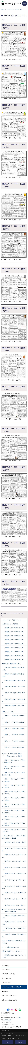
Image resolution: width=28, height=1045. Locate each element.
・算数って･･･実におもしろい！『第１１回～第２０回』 (13, 824)
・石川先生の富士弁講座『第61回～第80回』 (13, 688)
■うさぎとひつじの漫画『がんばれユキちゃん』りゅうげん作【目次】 (13, 910)
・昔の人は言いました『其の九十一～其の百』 (14, 849)
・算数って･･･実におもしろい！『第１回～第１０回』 (13, 830)
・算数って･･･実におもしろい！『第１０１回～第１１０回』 (13, 767)
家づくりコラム (6, 978)
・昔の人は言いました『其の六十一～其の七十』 (14, 868)
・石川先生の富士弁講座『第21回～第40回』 (13, 700)
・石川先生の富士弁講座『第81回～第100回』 (13, 681)
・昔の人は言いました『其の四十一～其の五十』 (14, 881)
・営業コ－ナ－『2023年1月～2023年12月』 (13, 736)
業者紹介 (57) (6, 991)
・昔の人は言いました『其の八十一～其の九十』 (14, 856)
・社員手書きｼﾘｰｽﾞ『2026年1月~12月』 (13, 628)
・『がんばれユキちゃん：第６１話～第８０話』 (14, 916)
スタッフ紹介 (5, 969)
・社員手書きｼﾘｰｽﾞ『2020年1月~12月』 (13, 651)
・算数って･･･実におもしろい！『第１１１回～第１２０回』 (13, 761)
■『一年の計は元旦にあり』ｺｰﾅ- (10, 947)
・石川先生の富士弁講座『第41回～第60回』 (13, 694)
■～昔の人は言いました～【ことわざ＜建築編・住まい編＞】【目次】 (13, 837)
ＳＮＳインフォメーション (9, 996)
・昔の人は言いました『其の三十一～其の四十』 (14, 887)
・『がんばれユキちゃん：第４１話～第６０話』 (14, 923)
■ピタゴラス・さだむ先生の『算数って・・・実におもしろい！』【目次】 (12, 755)
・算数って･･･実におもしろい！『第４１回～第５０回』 (13, 805)
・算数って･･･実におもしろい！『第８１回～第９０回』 (13, 786)
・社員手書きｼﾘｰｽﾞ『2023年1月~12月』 (13, 639)
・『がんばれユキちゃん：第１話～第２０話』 (14, 935)
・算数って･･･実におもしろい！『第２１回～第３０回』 (13, 818)
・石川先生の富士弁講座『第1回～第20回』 (13, 707)
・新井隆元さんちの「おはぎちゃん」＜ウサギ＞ (14, 956)
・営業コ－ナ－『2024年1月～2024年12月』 (13, 729)
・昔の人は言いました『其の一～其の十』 (14, 905)
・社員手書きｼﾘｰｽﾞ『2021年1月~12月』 (13, 647)
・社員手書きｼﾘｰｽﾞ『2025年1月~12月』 (13, 632)
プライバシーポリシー (16, 1035)
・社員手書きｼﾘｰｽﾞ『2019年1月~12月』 (13, 655)
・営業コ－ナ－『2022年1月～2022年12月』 (13, 742)
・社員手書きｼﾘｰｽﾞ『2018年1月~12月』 (13, 659)
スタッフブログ (6, 982)
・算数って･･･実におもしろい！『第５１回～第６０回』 (13, 799)
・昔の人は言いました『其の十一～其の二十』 (14, 900)
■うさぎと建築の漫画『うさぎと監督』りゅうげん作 (13, 942)
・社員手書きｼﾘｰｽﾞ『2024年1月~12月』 (13, 635)
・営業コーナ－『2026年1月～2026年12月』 (13, 717)
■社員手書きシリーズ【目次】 (10, 624)
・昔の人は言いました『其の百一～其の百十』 (14, 843)
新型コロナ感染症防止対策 (9, 1000)
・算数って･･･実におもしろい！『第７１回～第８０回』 (13, 780)
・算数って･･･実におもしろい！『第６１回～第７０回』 (13, 793)
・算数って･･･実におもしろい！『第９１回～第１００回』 (13, 774)
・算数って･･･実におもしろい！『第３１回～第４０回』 (13, 812)
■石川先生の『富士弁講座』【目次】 (12, 663)
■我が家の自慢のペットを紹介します (12, 951)
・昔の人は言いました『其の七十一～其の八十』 (14, 862)
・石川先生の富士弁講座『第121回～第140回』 (13, 669)
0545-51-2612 (7, 1020)
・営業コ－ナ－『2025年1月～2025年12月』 (13, 723)
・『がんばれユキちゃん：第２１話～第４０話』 (14, 929)
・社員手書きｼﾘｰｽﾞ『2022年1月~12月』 (13, 643)
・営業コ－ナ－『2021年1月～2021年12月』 (13, 748)
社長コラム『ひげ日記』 (9, 974)
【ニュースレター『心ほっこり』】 (11, 620)
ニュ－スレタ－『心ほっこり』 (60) (12, 987)
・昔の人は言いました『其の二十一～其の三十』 (14, 894)
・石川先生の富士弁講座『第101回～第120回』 (13, 675)
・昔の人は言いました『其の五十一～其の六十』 (14, 875)
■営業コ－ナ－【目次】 (8, 711)
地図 (20, 1017)
